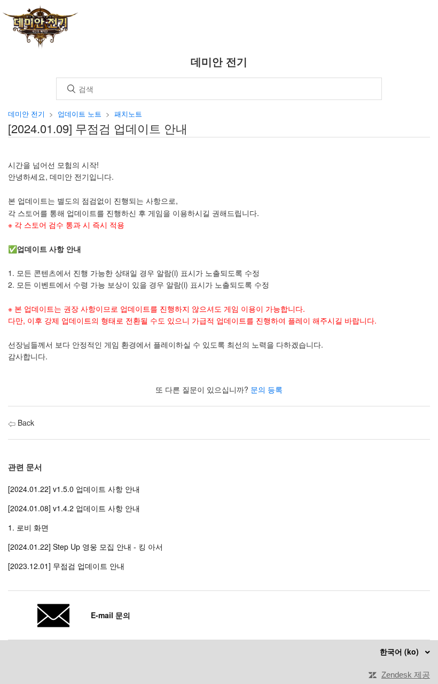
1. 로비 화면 (28, 527)
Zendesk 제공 (405, 674)
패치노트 (128, 114)
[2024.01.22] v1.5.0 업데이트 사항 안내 (74, 488)
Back (24, 422)
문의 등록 (267, 389)
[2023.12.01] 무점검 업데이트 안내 (66, 565)
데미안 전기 (26, 114)
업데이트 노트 (79, 114)
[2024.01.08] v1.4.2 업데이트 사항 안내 (74, 508)
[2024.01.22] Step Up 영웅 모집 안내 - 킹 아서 (85, 546)
